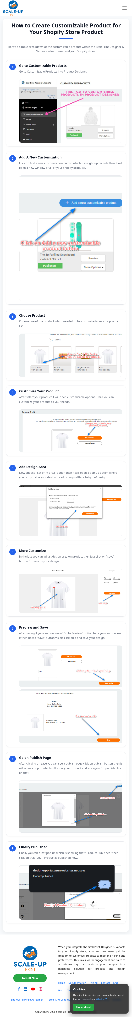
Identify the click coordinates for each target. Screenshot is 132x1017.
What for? (101, 999)
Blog (60, 990)
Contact (105, 982)
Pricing (94, 982)
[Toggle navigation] (124, 8)
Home (61, 982)
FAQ (115, 982)
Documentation (77, 982)
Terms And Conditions (60, 999)
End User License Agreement (27, 999)
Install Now (30, 978)
